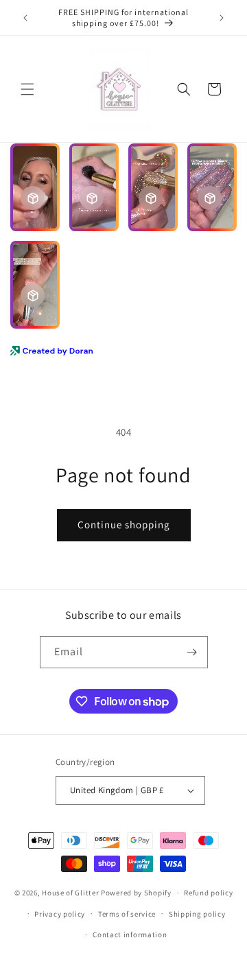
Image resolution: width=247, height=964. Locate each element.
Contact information (130, 934)
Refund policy (208, 892)
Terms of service (127, 914)
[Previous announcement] (25, 18)
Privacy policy (59, 914)
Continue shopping (124, 524)
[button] (27, 89)
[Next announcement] (222, 18)
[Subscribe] (192, 652)
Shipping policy (197, 914)
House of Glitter (70, 892)
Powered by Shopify (136, 892)
